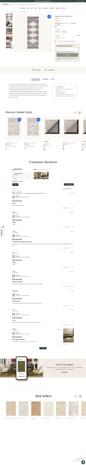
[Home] (7, 4)
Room (35, 8)
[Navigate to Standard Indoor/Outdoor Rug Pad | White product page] (71, 127)
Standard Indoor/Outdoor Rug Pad (69, 142)
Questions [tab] (21, 181)
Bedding (57, 8)
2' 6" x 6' (57, 37)
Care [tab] (53, 79)
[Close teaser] (3, 226)
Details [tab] (45, 79)
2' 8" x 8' (62, 37)
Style (40, 8)
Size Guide (78, 35)
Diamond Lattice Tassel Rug (23, 11)
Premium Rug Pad (47, 143)
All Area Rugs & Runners (13, 11)
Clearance (63, 8)
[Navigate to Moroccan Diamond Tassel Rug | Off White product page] (14, 127)
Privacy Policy (69, 57)
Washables (51, 8)
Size (27, 8)
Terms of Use (75, 57)
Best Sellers (22, 8)
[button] (57, 18)
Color (31, 8)
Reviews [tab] (14, 181)
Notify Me (67, 54)
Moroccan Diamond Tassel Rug (11, 142)
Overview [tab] (35, 79)
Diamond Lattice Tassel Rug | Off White (23, 198)
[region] (41, 175)
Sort (64, 188)
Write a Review (70, 185)
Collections (45, 8)
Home (7, 11)
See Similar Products (71, 41)
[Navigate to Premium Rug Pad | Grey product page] (52, 127)
